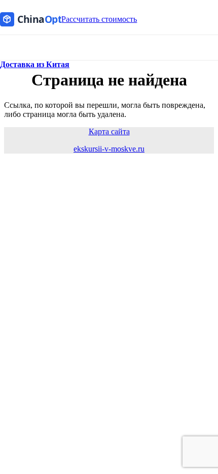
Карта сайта (109, 131)
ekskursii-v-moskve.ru (109, 148)
